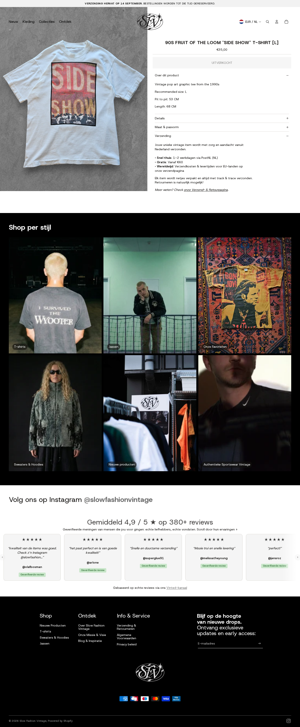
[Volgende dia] (142, 99)
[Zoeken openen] (267, 22)
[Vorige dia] (5, 99)
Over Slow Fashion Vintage (91, 627)
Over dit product (167, 75)
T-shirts (45, 631)
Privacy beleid (127, 644)
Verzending (163, 136)
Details (160, 118)
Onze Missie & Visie (92, 635)
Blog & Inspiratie (90, 641)
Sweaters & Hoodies (54, 637)
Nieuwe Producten (53, 625)
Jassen (44, 643)
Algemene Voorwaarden (126, 636)
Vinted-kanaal (176, 588)
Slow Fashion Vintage (33, 721)
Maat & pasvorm (167, 127)
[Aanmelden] (259, 643)
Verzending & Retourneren (126, 627)
